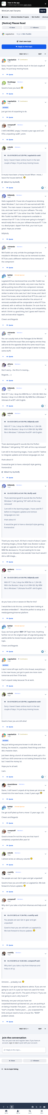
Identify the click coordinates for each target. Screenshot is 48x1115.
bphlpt (10, 275)
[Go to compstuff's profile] (4, 126)
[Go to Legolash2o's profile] (3, 34)
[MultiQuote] (3, 74)
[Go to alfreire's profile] (4, 365)
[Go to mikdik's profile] (4, 148)
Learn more (4, 4)
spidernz (10, 569)
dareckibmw (12, 784)
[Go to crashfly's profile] (4, 873)
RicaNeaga (11, 82)
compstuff (11, 125)
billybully (11, 195)
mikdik (10, 147)
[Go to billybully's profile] (4, 196)
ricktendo (11, 247)
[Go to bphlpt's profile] (4, 276)
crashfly (10, 872)
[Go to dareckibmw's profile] (4, 785)
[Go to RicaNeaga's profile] (4, 83)
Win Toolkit (26, 34)
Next (40, 54)
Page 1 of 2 (23, 54)
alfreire (10, 364)
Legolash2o (10, 34)
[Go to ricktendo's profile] (4, 248)
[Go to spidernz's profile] (4, 570)
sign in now (13, 1043)
